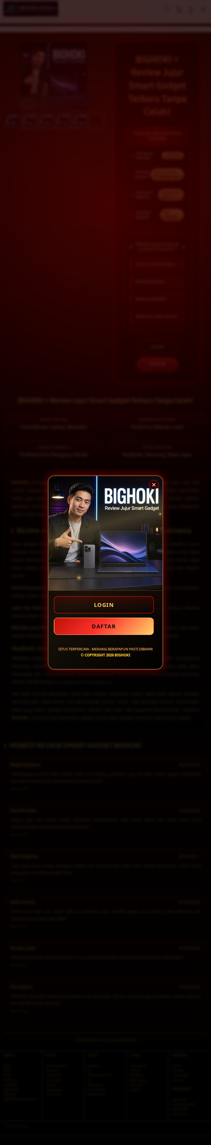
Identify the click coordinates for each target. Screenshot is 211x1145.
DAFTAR (104, 626)
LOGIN (104, 605)
